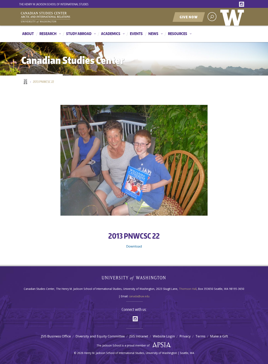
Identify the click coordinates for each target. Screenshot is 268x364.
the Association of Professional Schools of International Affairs (160, 345)
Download (134, 246)
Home (25, 82)
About (28, 33)
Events (136, 33)
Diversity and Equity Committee (100, 336)
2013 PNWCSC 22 (43, 82)
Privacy (185, 336)
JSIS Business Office (56, 336)
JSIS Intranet (138, 336)
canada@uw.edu (139, 296)
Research (48, 33)
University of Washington (233, 17)
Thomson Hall (188, 289)
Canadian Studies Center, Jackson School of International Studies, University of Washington (63, 17)
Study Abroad (78, 33)
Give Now (189, 17)
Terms (200, 336)
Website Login (164, 336)
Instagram (242, 4)
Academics (110, 33)
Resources (177, 33)
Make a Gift (219, 336)
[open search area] (212, 16)
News (153, 33)
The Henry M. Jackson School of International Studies (53, 4)
